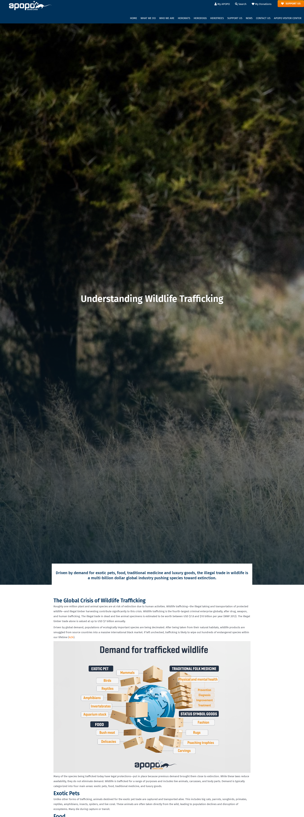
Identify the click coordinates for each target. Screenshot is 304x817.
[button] (148, 18)
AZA (71, 637)
